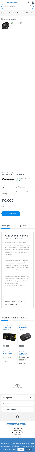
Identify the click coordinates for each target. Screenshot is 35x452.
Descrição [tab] (5, 226)
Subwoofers (30, 13)
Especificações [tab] (24, 226)
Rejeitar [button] (28, 449)
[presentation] (33, 386)
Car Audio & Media (15, 13)
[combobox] (15, 6)
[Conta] (28, 2)
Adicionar (12, 213)
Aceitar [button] (21, 449)
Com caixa (10, 326)
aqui (14, 449)
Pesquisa (30, 6)
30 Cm (3, 172)
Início (3, 13)
